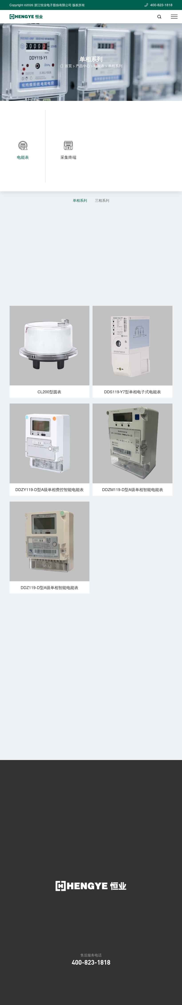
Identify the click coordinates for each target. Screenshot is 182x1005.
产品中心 (83, 65)
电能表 (99, 65)
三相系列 (102, 200)
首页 (68, 65)
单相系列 (80, 200)
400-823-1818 (91, 962)
